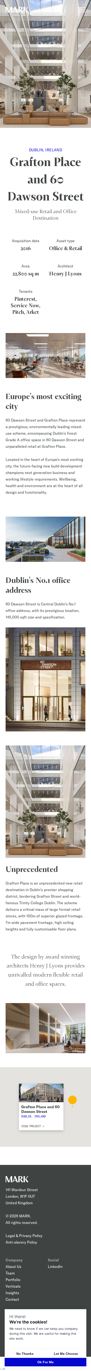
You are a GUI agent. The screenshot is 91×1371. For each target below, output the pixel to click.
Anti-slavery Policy (21, 1242)
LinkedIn (55, 1266)
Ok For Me (45, 1362)
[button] (72, 1101)
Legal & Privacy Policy (24, 1235)
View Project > (32, 1126)
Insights (12, 1292)
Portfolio (13, 1279)
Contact (12, 1299)
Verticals (13, 1286)
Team (10, 1273)
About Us (13, 1266)
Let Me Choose (66, 1354)
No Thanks (25, 1354)
